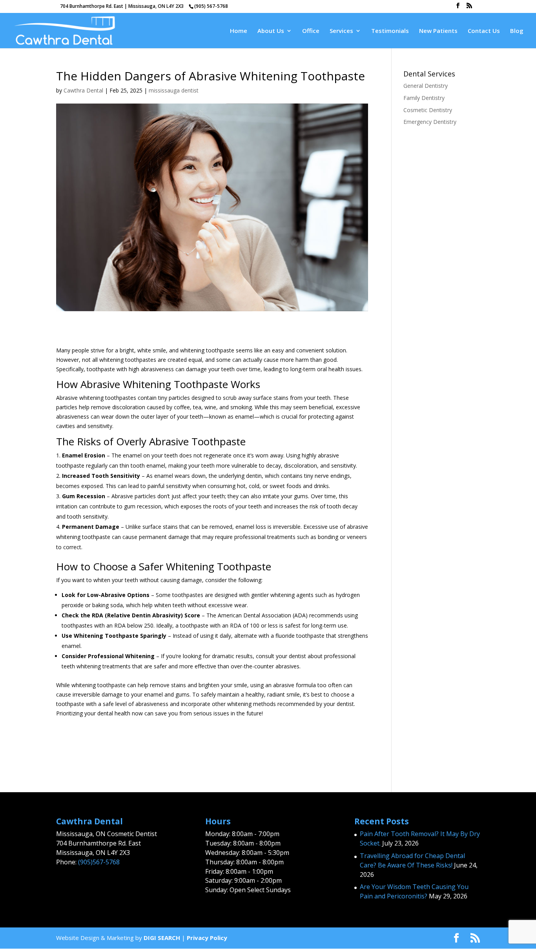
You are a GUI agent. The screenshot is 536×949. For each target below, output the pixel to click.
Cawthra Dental (83, 90)
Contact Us (484, 31)
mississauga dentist (174, 90)
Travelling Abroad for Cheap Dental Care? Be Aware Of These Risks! (412, 860)
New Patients (438, 31)
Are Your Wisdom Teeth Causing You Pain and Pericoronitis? (414, 891)
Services (341, 31)
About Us (270, 31)
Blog (516, 31)
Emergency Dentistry (429, 121)
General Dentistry (425, 85)
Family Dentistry (424, 98)
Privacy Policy (207, 938)
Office (310, 31)
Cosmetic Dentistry (427, 110)
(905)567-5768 (99, 862)
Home (238, 31)
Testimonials (390, 31)
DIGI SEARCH (162, 938)
